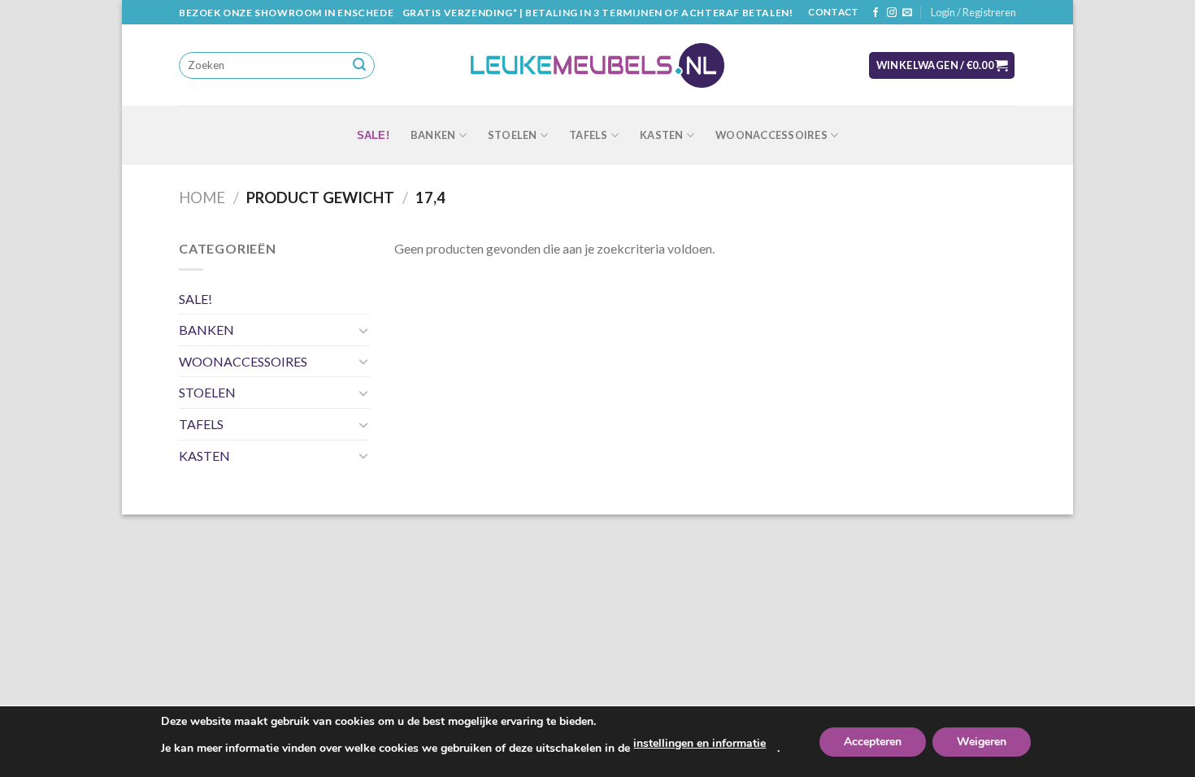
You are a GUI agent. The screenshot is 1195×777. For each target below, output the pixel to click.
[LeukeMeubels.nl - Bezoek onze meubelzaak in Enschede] (597, 66)
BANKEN (433, 134)
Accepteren (873, 741)
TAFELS (588, 134)
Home (202, 197)
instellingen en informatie (699, 743)
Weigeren (981, 741)
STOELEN (512, 134)
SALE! (373, 135)
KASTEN (662, 134)
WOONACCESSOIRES (771, 134)
